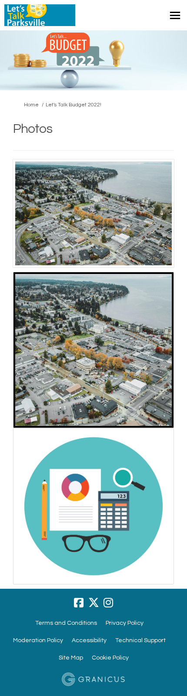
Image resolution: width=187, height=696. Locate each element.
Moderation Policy (38, 640)
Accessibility (89, 640)
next (161, 225)
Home (31, 105)
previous (26, 225)
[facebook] (78, 602)
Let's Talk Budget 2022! (73, 105)
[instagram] (108, 602)
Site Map (71, 658)
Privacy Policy (125, 623)
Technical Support (140, 640)
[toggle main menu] (175, 15)
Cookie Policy (110, 658)
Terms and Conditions (66, 623)
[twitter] (93, 602)
